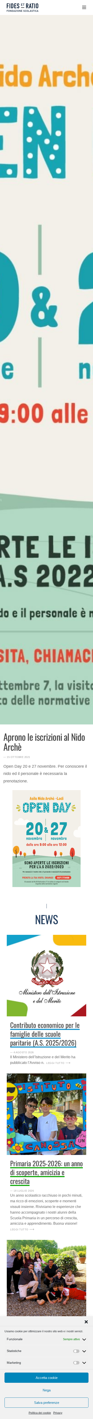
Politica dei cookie (40, 1412)
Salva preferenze (46, 1403)
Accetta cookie (47, 1378)
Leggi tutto (55, 1063)
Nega (47, 1390)
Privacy (57, 1412)
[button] (86, 1322)
